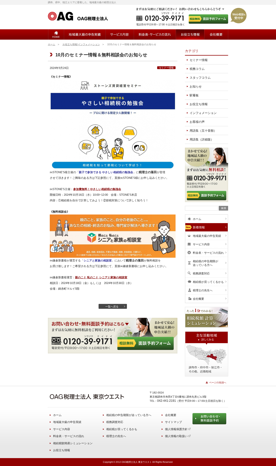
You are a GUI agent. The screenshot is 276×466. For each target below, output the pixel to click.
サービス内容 (119, 34)
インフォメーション (203, 113)
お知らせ (196, 86)
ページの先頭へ (217, 382)
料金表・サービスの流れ (155, 34)
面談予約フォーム (208, 19)
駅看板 (194, 95)
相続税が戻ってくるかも (121, 429)
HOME (56, 34)
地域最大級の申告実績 (84, 34)
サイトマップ (173, 422)
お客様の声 (197, 121)
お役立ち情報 (190, 34)
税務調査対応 (114, 422)
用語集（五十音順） (203, 130)
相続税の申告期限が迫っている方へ (128, 415)
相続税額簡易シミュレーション (73, 443)
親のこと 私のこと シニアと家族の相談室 (101, 277)
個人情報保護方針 (176, 429)
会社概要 (216, 34)
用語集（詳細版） (202, 139)
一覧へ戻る (111, 306)
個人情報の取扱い (176, 436)
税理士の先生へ (116, 436)
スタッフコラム (200, 77)
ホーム (57, 415)
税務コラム (197, 68)
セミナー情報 (166, 67)
